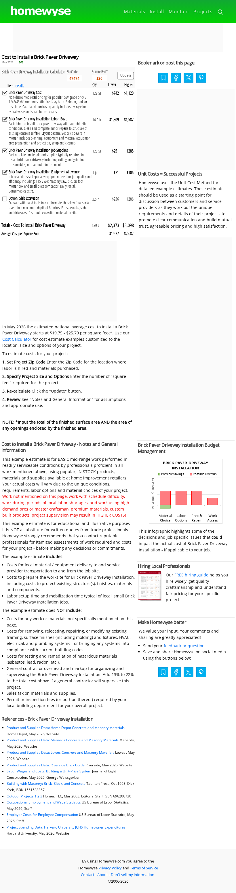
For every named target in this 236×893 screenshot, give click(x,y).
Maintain (179, 11)
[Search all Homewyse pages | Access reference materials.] (220, 12)
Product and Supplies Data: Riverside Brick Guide (46, 765)
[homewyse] (36, 11)
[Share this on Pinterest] (201, 78)
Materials (134, 11)
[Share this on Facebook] (175, 78)
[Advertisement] (118, 37)
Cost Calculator (16, 339)
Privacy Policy (110, 868)
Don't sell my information (132, 874)
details (20, 85)
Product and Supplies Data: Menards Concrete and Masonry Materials (63, 740)
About (102, 874)
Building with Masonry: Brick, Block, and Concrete (46, 783)
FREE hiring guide (190, 575)
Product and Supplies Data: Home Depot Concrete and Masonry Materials (66, 727)
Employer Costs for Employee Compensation (42, 814)
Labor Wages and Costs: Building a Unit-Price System (49, 771)
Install (157, 11)
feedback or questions (185, 645)
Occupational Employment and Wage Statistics (44, 802)
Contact (87, 874)
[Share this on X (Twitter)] (188, 77)
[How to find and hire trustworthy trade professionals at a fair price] (149, 599)
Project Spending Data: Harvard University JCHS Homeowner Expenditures (66, 827)
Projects (202, 11)
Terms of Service (144, 868)
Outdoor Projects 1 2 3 (24, 796)
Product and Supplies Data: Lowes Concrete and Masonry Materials (60, 752)
